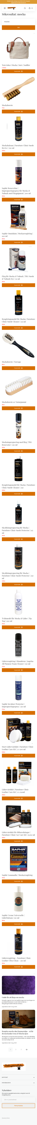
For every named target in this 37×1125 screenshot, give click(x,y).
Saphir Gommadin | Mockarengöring (17, 875)
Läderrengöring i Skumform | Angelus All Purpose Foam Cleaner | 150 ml (17, 662)
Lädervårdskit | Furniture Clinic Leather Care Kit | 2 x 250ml (15, 790)
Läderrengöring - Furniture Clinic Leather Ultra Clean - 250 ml (16, 959)
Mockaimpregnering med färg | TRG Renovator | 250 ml (17, 443)
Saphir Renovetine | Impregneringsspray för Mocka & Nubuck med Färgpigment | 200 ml (16, 191)
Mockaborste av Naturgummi (14, 402)
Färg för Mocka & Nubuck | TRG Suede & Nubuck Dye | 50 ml (18, 277)
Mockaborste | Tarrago (11, 362)
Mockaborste (7, 105)
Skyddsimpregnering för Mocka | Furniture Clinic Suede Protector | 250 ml (17, 576)
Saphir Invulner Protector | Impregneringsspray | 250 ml (14, 705)
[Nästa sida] (26, 1050)
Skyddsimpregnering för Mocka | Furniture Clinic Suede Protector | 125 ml (17, 530)
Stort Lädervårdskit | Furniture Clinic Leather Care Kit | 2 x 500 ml (17, 748)
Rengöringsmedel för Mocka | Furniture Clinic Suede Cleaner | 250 (18, 486)
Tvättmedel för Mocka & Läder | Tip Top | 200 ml (17, 619)
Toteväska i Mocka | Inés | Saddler (16, 65)
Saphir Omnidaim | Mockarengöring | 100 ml (17, 234)
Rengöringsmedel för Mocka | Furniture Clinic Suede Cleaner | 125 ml (18, 320)
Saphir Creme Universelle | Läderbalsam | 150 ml (13, 916)
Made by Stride (5, 1118)
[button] (5, 8)
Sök (18, 27)
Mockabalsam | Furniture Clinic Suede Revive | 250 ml (18, 146)
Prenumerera (18, 1106)
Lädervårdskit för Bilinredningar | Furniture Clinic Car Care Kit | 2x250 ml (18, 833)
